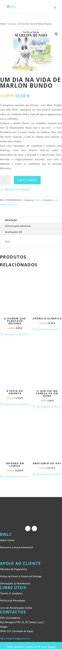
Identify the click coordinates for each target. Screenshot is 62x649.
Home (3, 23)
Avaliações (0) (13, 232)
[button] (56, 34)
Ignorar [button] (52, 646)
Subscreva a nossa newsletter (16, 547)
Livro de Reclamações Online (16, 607)
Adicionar (27, 180)
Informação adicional (17, 226)
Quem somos (7, 540)
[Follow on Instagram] (34, 528)
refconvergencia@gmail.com (15, 638)
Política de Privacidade (12, 600)
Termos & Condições (11, 593)
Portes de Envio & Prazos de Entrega (20, 576)
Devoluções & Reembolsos (15, 583)
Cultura (12, 23)
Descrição (11, 220)
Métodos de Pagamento (13, 569)
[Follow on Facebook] (27, 528)
